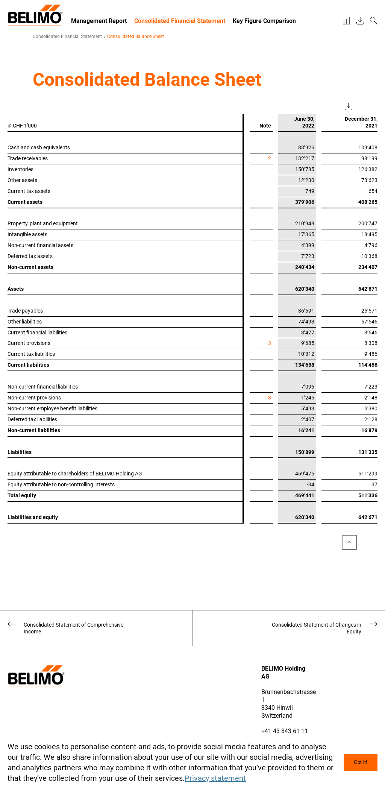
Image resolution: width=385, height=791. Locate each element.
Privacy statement (215, 778)
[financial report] (346, 21)
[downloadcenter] (360, 21)
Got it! (360, 762)
